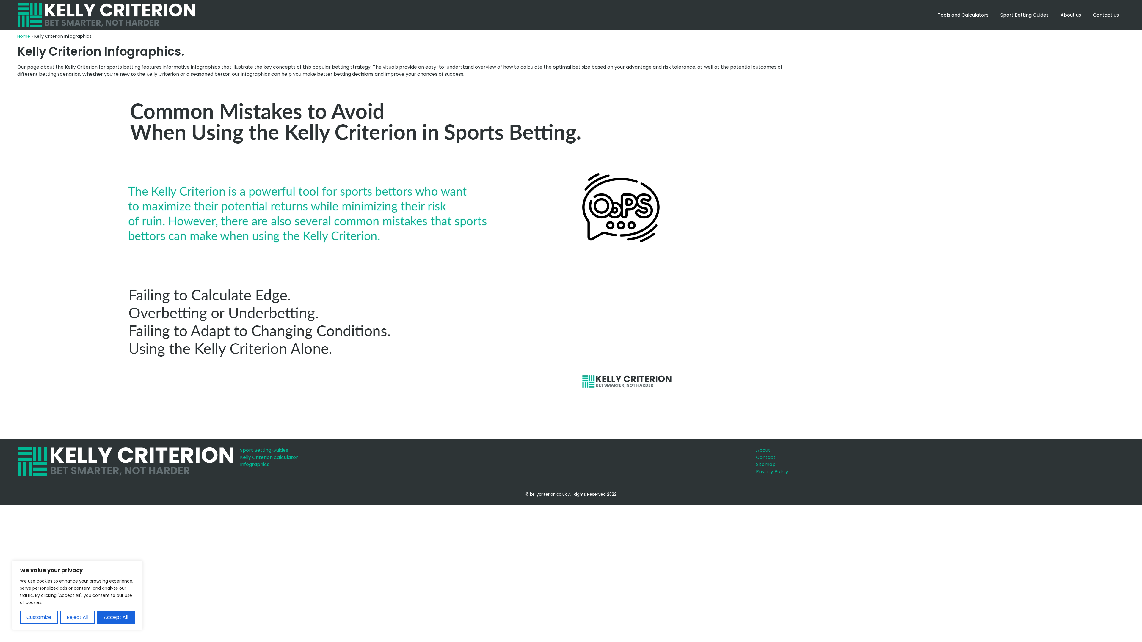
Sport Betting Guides (1024, 15)
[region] (77, 595)
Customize (38, 617)
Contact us (1106, 15)
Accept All (116, 617)
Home (23, 36)
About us (1071, 15)
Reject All (77, 617)
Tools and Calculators (963, 15)
